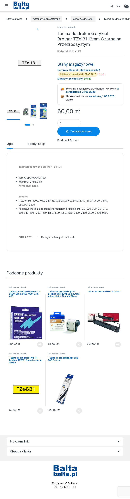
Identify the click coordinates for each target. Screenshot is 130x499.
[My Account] (118, 6)
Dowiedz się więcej (38, 344)
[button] (37, 29)
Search (111, 5)
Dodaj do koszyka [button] (77, 344)
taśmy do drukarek (83, 18)
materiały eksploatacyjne (46, 18)
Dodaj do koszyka (81, 131)
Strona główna (14, 18)
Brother (74, 140)
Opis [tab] (10, 144)
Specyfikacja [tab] (36, 144)
